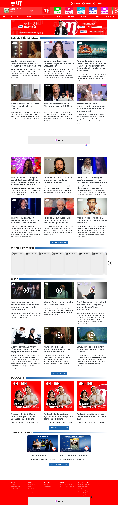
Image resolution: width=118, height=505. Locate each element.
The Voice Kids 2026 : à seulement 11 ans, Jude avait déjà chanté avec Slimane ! (25, 220)
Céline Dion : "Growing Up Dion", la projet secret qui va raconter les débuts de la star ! (92, 179)
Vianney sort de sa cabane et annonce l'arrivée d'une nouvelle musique (58, 179)
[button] (18, 263)
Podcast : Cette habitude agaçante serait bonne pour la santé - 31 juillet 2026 (58, 416)
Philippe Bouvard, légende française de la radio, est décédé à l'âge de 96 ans (57, 220)
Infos (29, 486)
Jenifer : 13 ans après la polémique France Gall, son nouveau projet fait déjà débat (26, 63)
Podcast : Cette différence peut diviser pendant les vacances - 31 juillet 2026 (24, 416)
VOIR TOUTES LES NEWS (59, 242)
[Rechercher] (105, 3)
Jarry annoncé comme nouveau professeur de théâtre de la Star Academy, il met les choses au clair (92, 107)
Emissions (30, 16)
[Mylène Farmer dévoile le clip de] (59, 290)
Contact (13, 484)
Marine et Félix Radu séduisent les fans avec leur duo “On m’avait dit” (57, 349)
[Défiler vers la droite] (110, 263)
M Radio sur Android (67, 486)
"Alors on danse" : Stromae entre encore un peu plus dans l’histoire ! (92, 220)
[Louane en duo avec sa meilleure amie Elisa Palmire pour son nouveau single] (26, 290)
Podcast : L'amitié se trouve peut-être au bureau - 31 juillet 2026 (91, 416)
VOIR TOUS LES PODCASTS (59, 428)
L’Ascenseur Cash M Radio (73, 455)
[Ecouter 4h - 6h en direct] (59, 27)
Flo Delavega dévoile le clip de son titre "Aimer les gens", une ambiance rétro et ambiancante (92, 306)
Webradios (15, 16)
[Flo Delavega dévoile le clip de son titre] (92, 290)
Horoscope (110, 16)
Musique (71, 16)
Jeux (97, 16)
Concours (30, 491)
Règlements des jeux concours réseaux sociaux (83, 487)
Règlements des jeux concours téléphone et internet (83, 497)
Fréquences (45, 16)
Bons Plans (31, 484)
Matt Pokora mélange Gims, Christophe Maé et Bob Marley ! (59, 106)
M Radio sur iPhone (66, 484)
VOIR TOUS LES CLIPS (59, 373)
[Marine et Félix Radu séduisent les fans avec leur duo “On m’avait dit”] (59, 335)
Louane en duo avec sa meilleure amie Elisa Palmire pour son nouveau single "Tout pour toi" (25, 306)
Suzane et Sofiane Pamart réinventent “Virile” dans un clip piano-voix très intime (25, 349)
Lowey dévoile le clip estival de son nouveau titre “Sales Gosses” (91, 349)
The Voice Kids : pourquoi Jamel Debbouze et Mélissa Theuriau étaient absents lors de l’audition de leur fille (25, 181)
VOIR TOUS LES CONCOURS (59, 464)
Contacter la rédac (33, 493)
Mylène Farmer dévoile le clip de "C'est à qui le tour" (58, 303)
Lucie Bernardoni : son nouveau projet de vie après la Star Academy (59, 63)
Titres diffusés (15, 486)
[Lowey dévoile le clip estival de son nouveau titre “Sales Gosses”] (92, 335)
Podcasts (85, 16)
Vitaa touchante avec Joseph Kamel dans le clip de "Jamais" (25, 106)
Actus (59, 16)
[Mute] (31, 10)
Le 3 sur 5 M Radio (36, 455)
